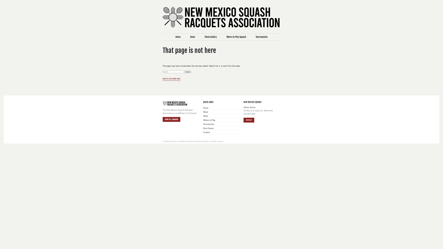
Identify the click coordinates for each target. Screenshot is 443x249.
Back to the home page (171, 79)
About (205, 111)
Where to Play (209, 120)
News (192, 37)
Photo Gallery (211, 37)
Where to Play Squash (236, 37)
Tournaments (262, 37)
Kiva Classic (208, 128)
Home (178, 37)
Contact (206, 132)
